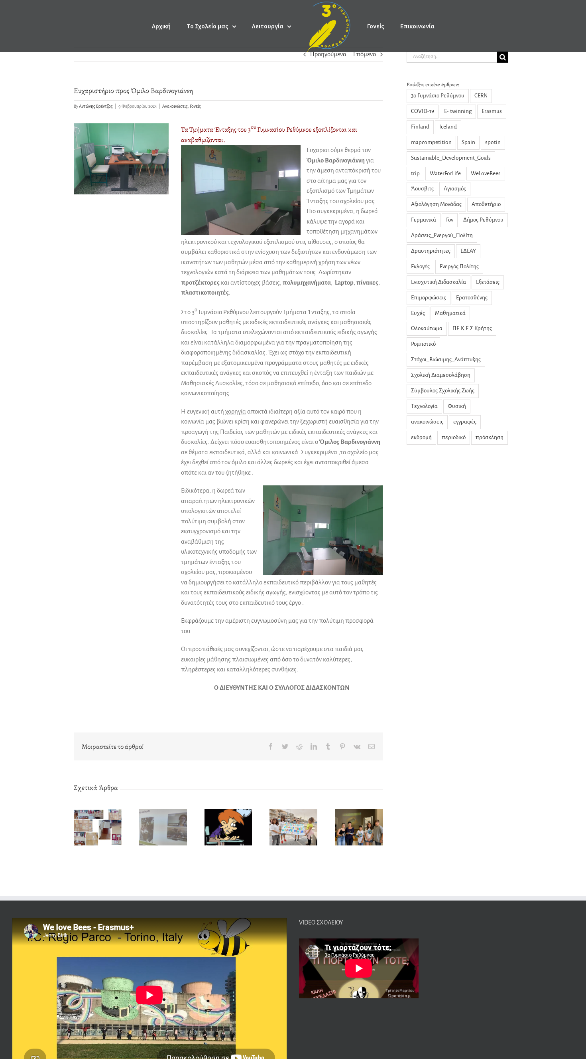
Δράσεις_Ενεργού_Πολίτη (442, 235)
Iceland (448, 127)
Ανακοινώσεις (175, 106)
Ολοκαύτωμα (426, 328)
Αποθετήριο (486, 204)
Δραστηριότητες (430, 251)
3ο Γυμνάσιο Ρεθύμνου (437, 96)
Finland (420, 127)
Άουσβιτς (422, 189)
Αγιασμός (455, 189)
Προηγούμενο (328, 54)
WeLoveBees (486, 173)
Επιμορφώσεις (428, 298)
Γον (449, 220)
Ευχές (418, 313)
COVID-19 (422, 111)
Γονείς (195, 106)
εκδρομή (421, 437)
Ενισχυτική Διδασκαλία (438, 282)
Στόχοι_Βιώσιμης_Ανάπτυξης (446, 359)
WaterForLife (445, 173)
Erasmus (492, 111)
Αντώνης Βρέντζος (96, 106)
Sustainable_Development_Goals (451, 158)
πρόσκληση (489, 437)
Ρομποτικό (423, 344)
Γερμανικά (423, 220)
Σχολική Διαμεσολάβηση (440, 375)
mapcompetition (431, 142)
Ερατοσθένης (472, 298)
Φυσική (457, 406)
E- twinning (458, 111)
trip (415, 173)
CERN (481, 96)
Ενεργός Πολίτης (459, 266)
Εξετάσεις (487, 282)
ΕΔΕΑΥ (468, 251)
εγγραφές (464, 422)
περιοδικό (454, 437)
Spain (468, 142)
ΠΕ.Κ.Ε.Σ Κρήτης (472, 328)
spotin (493, 142)
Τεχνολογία (424, 406)
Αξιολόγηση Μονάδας (436, 204)
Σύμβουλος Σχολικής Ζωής (442, 391)
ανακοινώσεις (427, 422)
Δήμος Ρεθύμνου (483, 220)
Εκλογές (420, 266)
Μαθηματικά (450, 313)
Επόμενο (364, 54)
